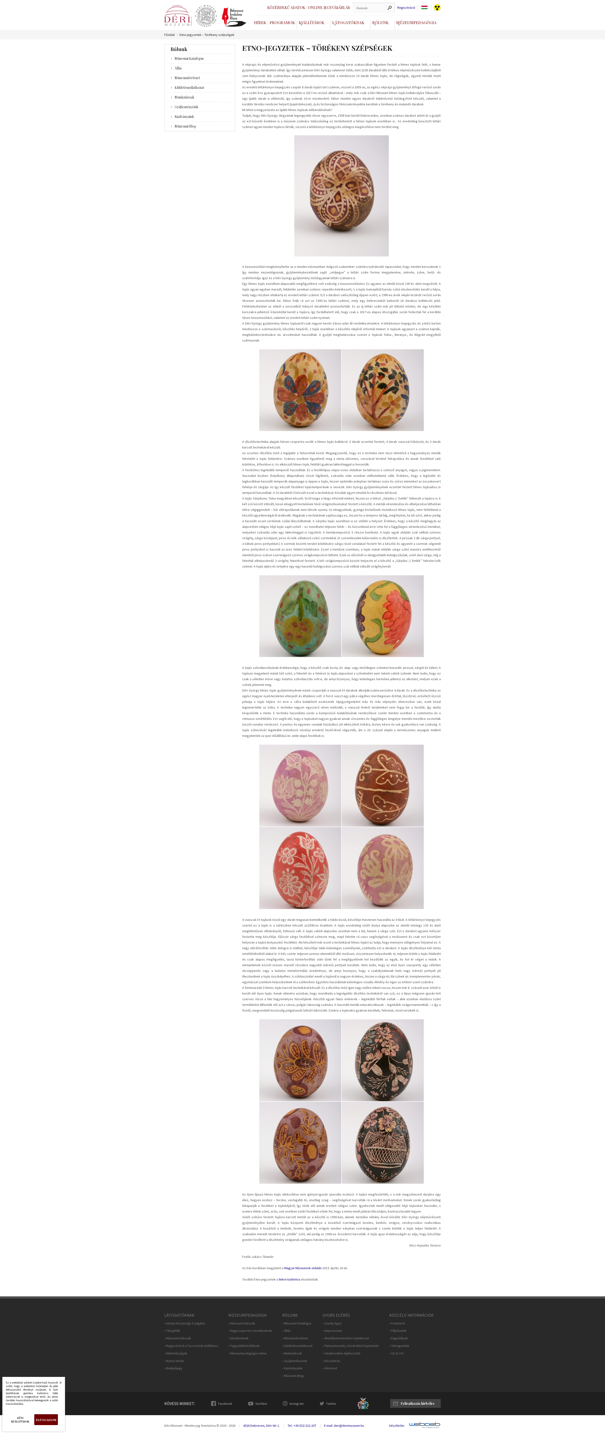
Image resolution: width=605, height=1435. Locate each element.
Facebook (225, 1403)
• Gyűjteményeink (294, 1361)
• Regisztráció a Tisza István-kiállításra (191, 1346)
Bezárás (58, 1384)
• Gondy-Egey (332, 1323)
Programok (282, 22)
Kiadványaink (184, 116)
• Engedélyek (398, 1338)
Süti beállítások (20, 1419)
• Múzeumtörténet (295, 1338)
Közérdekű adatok (286, 7)
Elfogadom (46, 1420)
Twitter (331, 1403)
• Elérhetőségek (175, 1353)
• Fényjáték (172, 1331)
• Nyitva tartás (174, 1361)
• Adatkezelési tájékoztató (341, 1353)
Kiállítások (311, 22)
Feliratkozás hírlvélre (418, 1403)
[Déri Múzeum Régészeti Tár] (206, 16)
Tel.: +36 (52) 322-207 (302, 1425)
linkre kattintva (289, 1279)
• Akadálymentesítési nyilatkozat (346, 1338)
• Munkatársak (292, 1353)
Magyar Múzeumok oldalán (303, 1268)
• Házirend (330, 1368)
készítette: (397, 1426)
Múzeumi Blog (185, 126)
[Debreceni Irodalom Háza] (234, 17)
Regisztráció (406, 8)
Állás (178, 68)
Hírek (260, 22)
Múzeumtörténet (187, 78)
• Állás (286, 1331)
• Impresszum (332, 1331)
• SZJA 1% (396, 1353)
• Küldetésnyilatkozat (297, 1346)
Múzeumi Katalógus (189, 58)
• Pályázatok (397, 1331)
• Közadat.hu (331, 1361)
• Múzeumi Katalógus (296, 1323)
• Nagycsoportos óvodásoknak (250, 1331)
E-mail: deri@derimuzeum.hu (344, 1425)
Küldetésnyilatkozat (189, 87)
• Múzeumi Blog (293, 1376)
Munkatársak (184, 97)
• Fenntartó (397, 1323)
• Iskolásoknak (238, 1338)
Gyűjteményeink (186, 107)
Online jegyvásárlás (329, 7)
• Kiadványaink (292, 1368)
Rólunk (380, 22)
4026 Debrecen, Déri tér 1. (261, 1425)
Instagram (297, 1403)
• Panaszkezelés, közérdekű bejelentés (351, 1346)
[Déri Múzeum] (178, 15)
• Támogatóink (399, 1346)
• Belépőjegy (173, 1368)
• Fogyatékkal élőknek (244, 1346)
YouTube (261, 1403)
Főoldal (169, 35)
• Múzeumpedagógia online (247, 1353)
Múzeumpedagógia (416, 22)
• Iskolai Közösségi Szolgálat (184, 1323)
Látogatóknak (348, 22)
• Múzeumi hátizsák (177, 1338)
